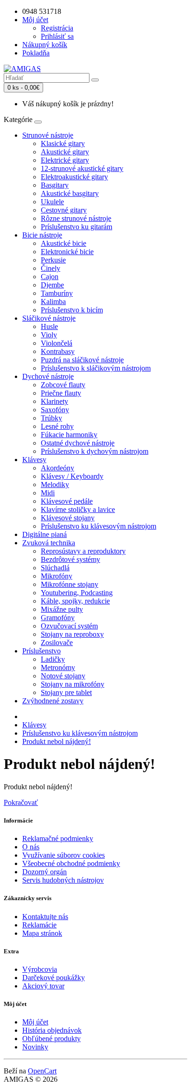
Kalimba (53, 301)
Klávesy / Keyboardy (72, 476)
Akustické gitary (65, 152)
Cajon (49, 276)
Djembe (52, 285)
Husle (49, 326)
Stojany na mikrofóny (72, 684)
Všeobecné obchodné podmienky (71, 863)
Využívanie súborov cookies (63, 855)
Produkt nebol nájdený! (56, 741)
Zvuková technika (48, 543)
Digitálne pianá (44, 534)
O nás (30, 847)
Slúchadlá (55, 568)
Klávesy (34, 459)
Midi (48, 493)
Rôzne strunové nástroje (76, 218)
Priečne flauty (61, 393)
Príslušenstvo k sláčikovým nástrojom (96, 368)
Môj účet (35, 1022)
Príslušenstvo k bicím (72, 310)
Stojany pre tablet (66, 692)
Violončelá (56, 343)
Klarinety (54, 401)
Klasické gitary (63, 143)
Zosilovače (57, 642)
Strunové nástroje (47, 135)
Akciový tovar (43, 986)
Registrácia (57, 28)
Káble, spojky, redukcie (75, 601)
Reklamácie (39, 925)
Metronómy (58, 667)
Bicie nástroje (42, 235)
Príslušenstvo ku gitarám (76, 227)
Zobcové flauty (63, 385)
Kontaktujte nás (45, 916)
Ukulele (52, 202)
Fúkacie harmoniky (69, 435)
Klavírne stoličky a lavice (78, 509)
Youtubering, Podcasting (77, 593)
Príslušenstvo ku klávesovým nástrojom (98, 526)
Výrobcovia (39, 969)
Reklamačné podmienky (57, 838)
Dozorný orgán (44, 872)
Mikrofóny (56, 576)
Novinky (35, 1047)
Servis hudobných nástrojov (63, 880)
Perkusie (53, 260)
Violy (49, 335)
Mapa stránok (42, 933)
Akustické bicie (63, 243)
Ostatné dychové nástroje (78, 443)
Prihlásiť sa (57, 36)
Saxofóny (55, 410)
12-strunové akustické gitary (82, 168)
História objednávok (52, 1030)
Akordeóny (57, 468)
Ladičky (53, 659)
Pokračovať (21, 802)
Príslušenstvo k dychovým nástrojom (94, 451)
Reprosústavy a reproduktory (83, 551)
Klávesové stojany (68, 518)
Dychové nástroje (48, 376)
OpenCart (42, 1071)
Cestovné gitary (64, 210)
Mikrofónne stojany (69, 584)
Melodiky (55, 484)
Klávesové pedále (67, 501)
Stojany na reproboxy (72, 634)
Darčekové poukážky (53, 977)
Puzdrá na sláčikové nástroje (82, 360)
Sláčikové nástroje (49, 318)
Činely (50, 268)
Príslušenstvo (41, 651)
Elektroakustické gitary (74, 177)
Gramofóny (58, 618)
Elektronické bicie (67, 252)
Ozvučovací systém (69, 626)
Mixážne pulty (62, 609)
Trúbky (51, 418)
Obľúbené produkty (51, 1038)
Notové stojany (63, 676)
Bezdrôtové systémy (70, 559)
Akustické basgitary (70, 193)
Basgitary (55, 185)
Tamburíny (57, 293)
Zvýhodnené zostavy (52, 701)
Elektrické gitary (65, 160)
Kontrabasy (58, 351)
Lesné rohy (57, 426)
